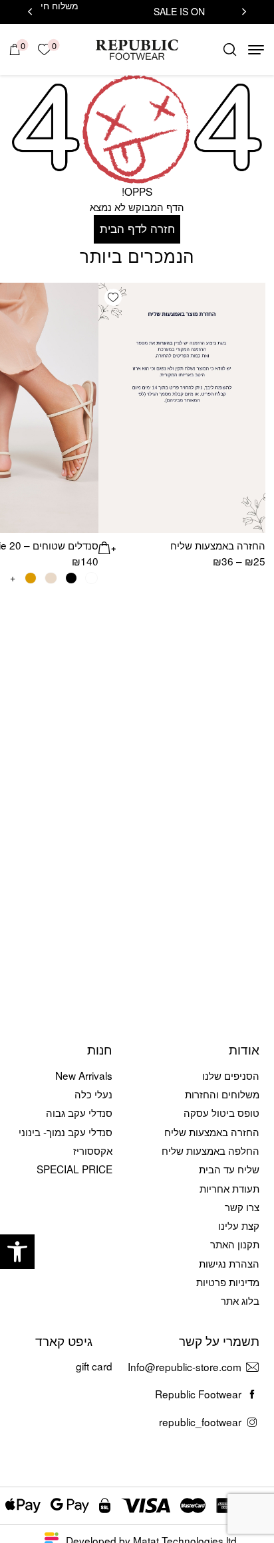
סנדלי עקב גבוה (79, 1112)
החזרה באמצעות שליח (217, 545)
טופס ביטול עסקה (221, 1112)
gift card (94, 1366)
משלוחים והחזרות (222, 1093)
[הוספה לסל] (107, 546)
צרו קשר (242, 1206)
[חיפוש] (230, 49)
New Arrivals (83, 1075)
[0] (15, 49)
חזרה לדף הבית (137, 228)
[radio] (91, 578)
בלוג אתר (240, 1300)
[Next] (30, 12)
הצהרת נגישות (229, 1263)
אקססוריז (92, 1150)
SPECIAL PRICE (74, 1168)
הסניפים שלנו (230, 1075)
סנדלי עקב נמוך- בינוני (65, 1131)
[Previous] (244, 12)
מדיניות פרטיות (227, 1281)
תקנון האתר (234, 1243)
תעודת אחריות (229, 1188)
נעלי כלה (93, 1093)
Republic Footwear (198, 1393)
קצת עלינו (238, 1225)
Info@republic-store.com (184, 1366)
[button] (17, 1251)
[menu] (256, 49)
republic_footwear (200, 1421)
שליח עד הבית (229, 1168)
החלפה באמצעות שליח (210, 1150)
